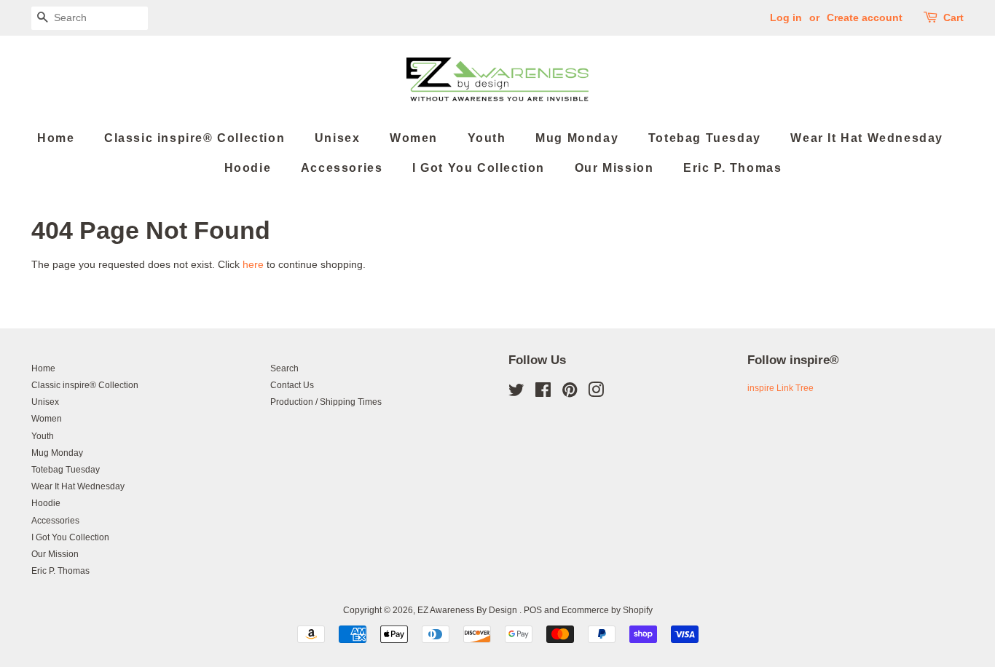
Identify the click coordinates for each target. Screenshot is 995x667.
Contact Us (292, 385)
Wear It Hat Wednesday (866, 138)
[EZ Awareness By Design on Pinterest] (570, 393)
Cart (953, 17)
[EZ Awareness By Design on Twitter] (516, 393)
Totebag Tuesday (704, 138)
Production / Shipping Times (326, 402)
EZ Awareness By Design (468, 610)
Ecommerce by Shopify (607, 610)
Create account (864, 17)
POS (533, 610)
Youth (487, 138)
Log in (786, 17)
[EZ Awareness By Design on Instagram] (596, 393)
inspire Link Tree (780, 388)
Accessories (342, 168)
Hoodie (248, 168)
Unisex (338, 138)
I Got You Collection (478, 168)
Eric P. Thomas (732, 168)
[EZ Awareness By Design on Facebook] (543, 393)
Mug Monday (576, 138)
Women (414, 138)
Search (284, 368)
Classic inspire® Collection (194, 138)
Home (55, 138)
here (253, 264)
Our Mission (614, 168)
